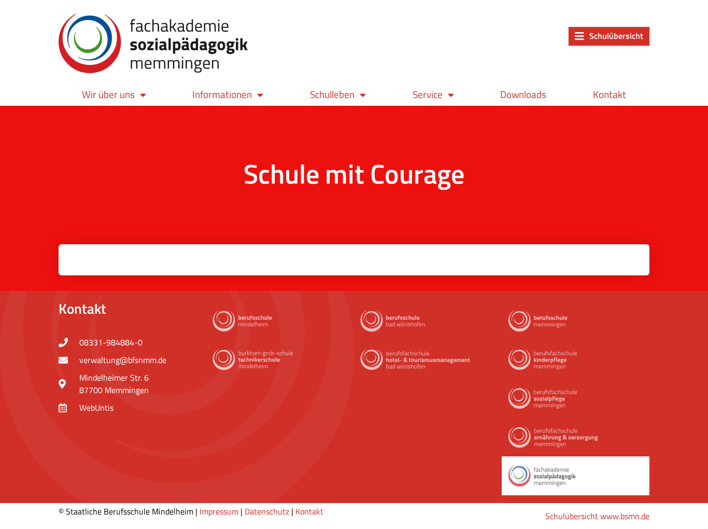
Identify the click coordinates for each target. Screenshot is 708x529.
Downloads (523, 94)
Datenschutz (267, 511)
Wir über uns (108, 94)
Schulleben (332, 94)
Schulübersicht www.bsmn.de (597, 516)
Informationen (222, 94)
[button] (609, 36)
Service (428, 94)
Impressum (219, 511)
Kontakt (609, 94)
